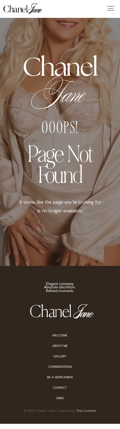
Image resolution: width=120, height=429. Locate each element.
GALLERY (60, 356)
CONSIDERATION (60, 367)
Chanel (15, 10)
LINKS (60, 398)
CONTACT (60, 388)
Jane (33, 8)
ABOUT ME (60, 346)
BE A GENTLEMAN (60, 377)
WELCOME (59, 335)
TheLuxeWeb (86, 411)
